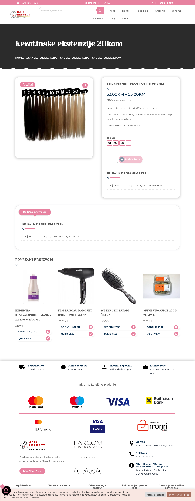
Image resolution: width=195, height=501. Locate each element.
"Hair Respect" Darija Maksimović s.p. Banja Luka (153, 465)
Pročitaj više (112, 327)
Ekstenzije (41, 57)
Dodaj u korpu (133, 159)
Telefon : (141, 452)
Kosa (112, 10)
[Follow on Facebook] (77, 471)
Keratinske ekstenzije (65, 57)
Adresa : (141, 441)
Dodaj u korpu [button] (27, 331)
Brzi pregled (33, 338)
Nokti (125, 10)
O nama (176, 10)
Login (125, 18)
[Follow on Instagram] (85, 471)
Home (19, 57)
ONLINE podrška (99, 3)
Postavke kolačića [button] (155, 495)
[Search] (100, 10)
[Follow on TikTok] (99, 471)
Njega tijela (142, 10)
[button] (85, 85)
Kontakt (98, 18)
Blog (112, 18)
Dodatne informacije (34, 212)
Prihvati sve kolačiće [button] (179, 495)
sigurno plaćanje (166, 3)
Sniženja (160, 10)
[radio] (109, 143)
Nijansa (111, 137)
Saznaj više (32, 470)
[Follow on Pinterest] (92, 471)
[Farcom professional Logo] (88, 446)
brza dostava (29, 3)
